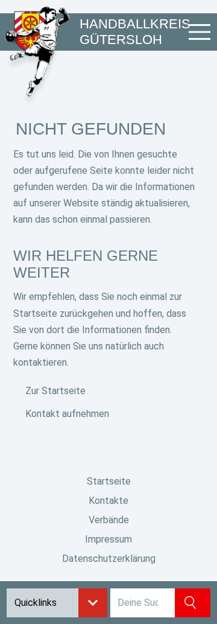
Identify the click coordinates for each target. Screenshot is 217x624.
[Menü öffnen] (199, 32)
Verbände (109, 520)
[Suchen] (192, 602)
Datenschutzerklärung (109, 558)
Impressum (108, 539)
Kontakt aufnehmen (67, 413)
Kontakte (108, 500)
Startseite (109, 481)
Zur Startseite (55, 390)
